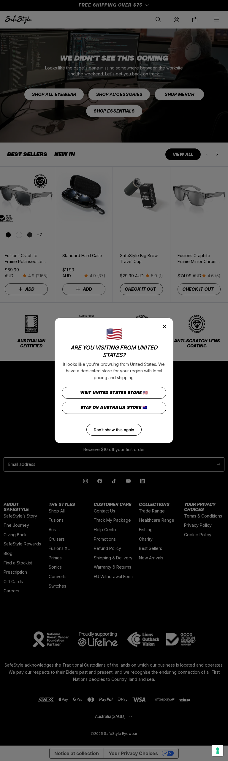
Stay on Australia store (114, 407)
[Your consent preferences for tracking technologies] (217, 750)
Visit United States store (114, 392)
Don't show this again (114, 429)
